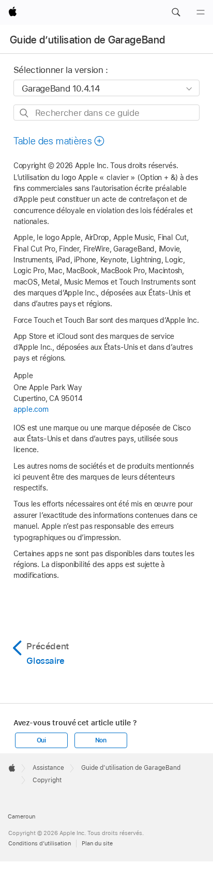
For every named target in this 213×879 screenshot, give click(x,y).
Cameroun (21, 816)
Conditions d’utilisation (39, 843)
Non (100, 740)
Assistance (48, 767)
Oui (41, 740)
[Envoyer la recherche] (24, 113)
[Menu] (200, 12)
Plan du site (97, 843)
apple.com (31, 409)
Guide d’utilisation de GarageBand (87, 40)
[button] (175, 12)
